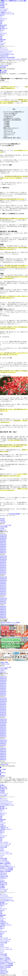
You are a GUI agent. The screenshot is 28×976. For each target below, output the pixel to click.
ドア (1, 17)
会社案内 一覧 (3, 4)
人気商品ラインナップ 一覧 (7, 13)
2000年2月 (3, 616)
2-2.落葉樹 (6, 123)
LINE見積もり (3, 878)
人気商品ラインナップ (5, 12)
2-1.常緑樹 (6, 121)
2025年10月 (3, 538)
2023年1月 (3, 594)
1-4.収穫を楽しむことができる (11, 118)
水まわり (2, 20)
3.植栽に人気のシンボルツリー (11, 128)
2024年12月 (3, 556)
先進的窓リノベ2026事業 (6, 868)
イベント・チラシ (4, 852)
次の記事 (2, 520)
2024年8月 (3, 562)
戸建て (1, 41)
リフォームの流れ (4, 861)
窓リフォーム (3, 47)
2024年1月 (3, 573)
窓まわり (2, 15)
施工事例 (2, 26)
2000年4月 (3, 612)
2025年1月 (3, 552)
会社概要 (2, 7)
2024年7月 (3, 564)
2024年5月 (3, 567)
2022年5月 (3, 603)
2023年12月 (3, 577)
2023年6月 (3, 586)
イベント (2, 855)
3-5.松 (5, 136)
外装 (1, 23)
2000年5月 (3, 611)
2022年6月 (3, 601)
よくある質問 (3, 860)
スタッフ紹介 (3, 10)
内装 (1, 21)
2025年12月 (3, 534)
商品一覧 (2, 830)
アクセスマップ (4, 8)
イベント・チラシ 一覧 (6, 853)
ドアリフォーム (4, 49)
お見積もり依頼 (4, 876)
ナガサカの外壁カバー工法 (7, 54)
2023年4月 (3, 590)
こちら (3, 515)
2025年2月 (3, 551)
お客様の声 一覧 (4, 827)
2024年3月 (3, 570)
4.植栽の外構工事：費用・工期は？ (12, 137)
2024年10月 (3, 559)
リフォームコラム (5, 525)
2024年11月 (3, 557)
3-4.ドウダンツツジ (8, 134)
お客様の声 (3, 826)
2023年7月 (3, 585)
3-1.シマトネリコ (8, 129)
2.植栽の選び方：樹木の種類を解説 (12, 119)
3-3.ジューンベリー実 (9, 132)
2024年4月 (3, 569)
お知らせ (3, 530)
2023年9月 (3, 582)
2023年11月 (3, 578)
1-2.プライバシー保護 (9, 115)
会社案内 (2, 2)
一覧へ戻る (3, 522)
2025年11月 (3, 536)
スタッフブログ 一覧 (5, 843)
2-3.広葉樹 (6, 124)
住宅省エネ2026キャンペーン (7, 866)
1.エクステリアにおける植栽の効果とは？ (14, 111)
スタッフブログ (4, 842)
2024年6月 (3, 565)
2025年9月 (3, 539)
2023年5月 (3, 588)
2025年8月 (3, 541)
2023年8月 (3, 583)
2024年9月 (3, 560)
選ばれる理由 (3, 25)
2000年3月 (3, 614)
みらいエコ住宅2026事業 (6, 869)
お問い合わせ (3, 873)
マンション (3, 43)
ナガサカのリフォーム (5, 52)
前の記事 (2, 518)
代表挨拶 (2, 5)
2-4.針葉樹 (6, 126)
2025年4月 (3, 547)
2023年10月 (3, 580)
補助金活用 (3, 39)
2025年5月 (3, 546)
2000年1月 (3, 617)
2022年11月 (3, 599)
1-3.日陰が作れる (8, 116)
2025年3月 (3, 549)
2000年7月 (3, 607)
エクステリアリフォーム (6, 51)
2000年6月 (3, 609)
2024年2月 (3, 572)
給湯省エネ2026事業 (5, 871)
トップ (1, 783)
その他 (1, 44)
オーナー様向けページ (5, 865)
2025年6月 (3, 544)
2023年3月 (3, 591)
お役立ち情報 (4, 526)
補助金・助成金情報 (5, 863)
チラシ (1, 856)
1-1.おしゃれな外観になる (10, 113)
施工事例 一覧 (3, 28)
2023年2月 (3, 593)
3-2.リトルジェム (8, 131)
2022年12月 (3, 598)
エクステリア (3, 18)
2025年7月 (3, 543)
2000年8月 (3, 606)
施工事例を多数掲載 (14, 513)
